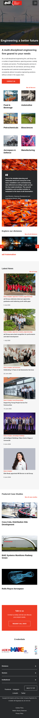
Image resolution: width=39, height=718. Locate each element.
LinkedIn (15, 693)
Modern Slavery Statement (20, 710)
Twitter (23, 693)
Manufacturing (28, 150)
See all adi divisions (31, 234)
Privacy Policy (19, 713)
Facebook (8, 689)
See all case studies (31, 497)
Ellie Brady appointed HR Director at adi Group (18, 473)
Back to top (31, 688)
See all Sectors (30, 87)
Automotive (26, 105)
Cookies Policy (19, 708)
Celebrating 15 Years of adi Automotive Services (19, 370)
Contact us (11, 81)
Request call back (19, 623)
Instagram (16, 689)
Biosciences (27, 127)
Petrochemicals (11, 127)
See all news (33, 271)
